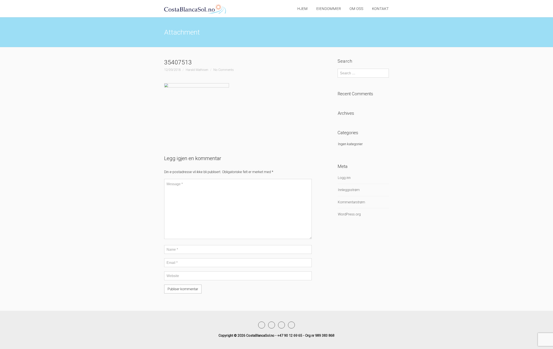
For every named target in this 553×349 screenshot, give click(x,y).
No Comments (223, 70)
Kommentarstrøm (351, 202)
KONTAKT (380, 8)
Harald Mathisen (197, 70)
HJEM (302, 8)
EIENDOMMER (328, 8)
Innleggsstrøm (349, 190)
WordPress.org (349, 214)
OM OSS (356, 8)
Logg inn (344, 178)
